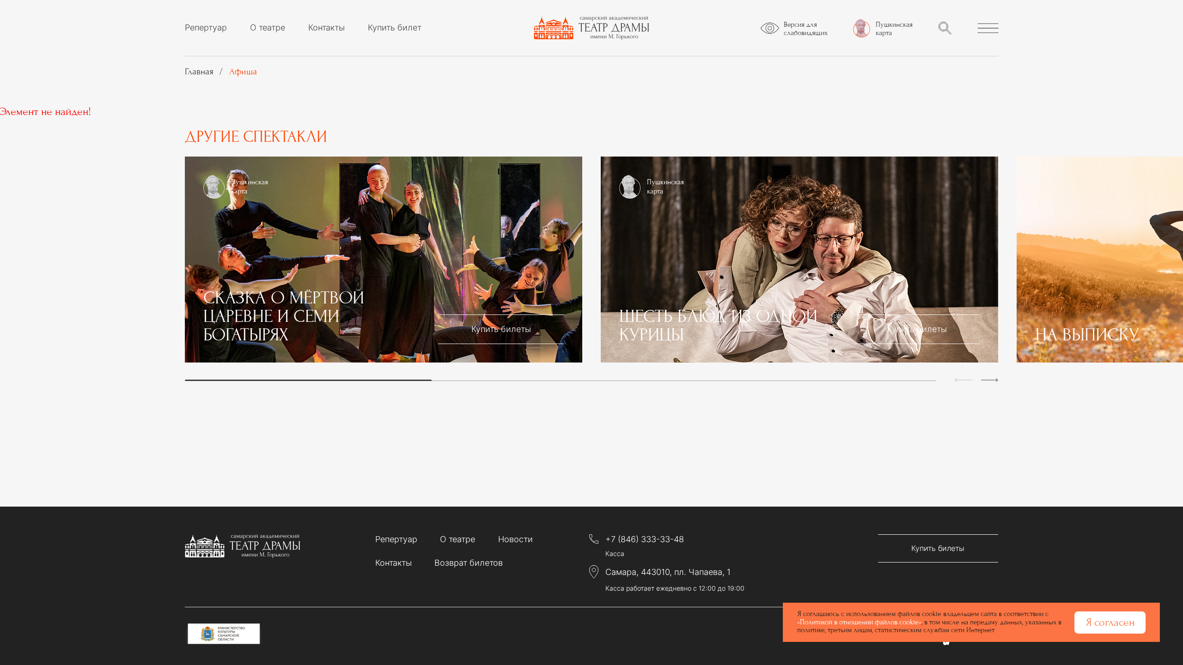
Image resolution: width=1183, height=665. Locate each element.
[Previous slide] (963, 380)
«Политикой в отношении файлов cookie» (859, 622)
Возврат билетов (468, 563)
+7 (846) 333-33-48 (644, 539)
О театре (267, 27)
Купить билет (394, 27)
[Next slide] (989, 380)
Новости (515, 539)
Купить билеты (501, 329)
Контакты (326, 27)
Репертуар (206, 27)
